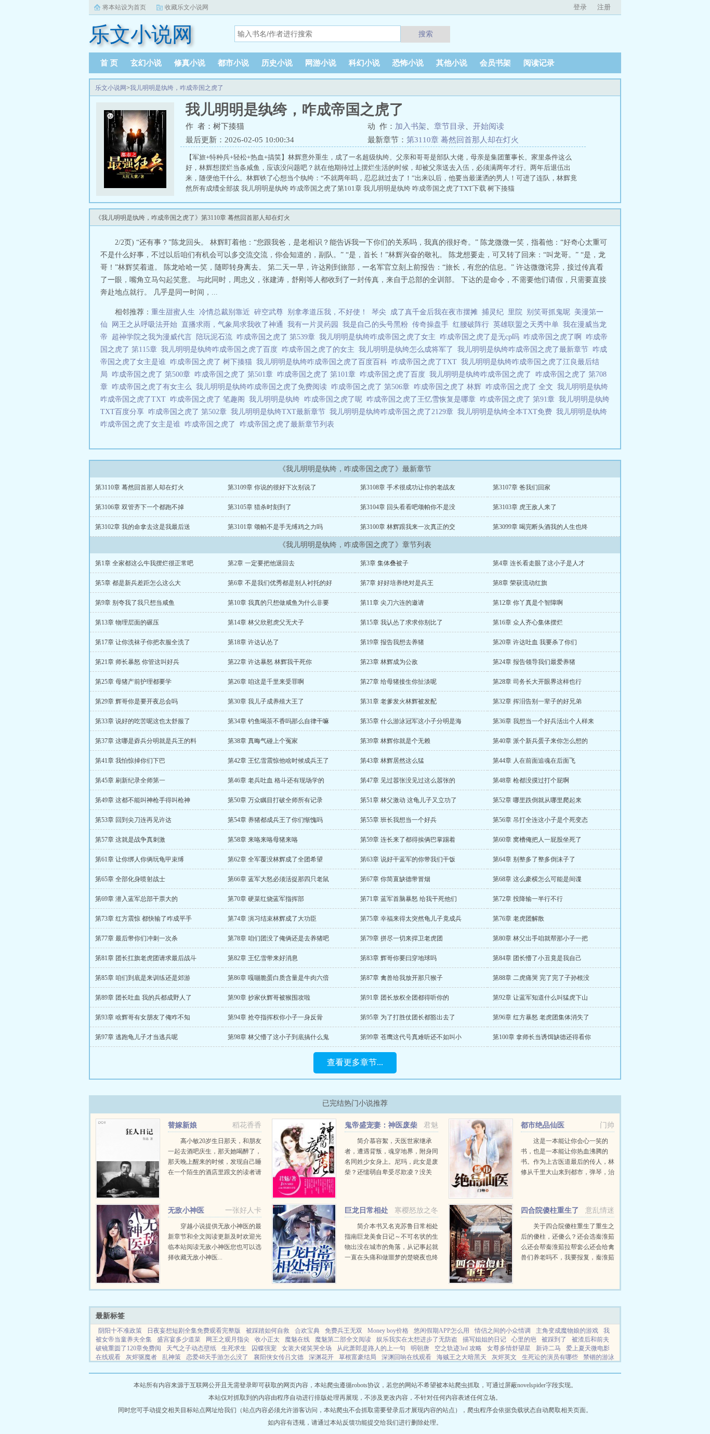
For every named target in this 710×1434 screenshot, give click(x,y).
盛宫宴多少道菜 (179, 1339)
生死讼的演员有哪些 (550, 1357)
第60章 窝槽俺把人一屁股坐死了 (537, 839)
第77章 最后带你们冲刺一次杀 (136, 938)
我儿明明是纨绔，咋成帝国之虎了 (176, 87)
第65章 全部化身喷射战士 (130, 879)
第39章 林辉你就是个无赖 (395, 741)
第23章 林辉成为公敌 (389, 662)
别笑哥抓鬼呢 (548, 312)
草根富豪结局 (357, 1357)
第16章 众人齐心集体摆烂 (528, 622)
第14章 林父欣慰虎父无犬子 (266, 622)
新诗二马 (548, 1348)
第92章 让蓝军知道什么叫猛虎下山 (540, 997)
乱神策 (171, 1357)
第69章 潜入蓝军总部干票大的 (136, 898)
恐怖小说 (408, 63)
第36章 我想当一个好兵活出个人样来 (543, 721)
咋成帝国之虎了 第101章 (318, 374)
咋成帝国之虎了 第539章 (277, 337)
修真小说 (189, 63)
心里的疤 (523, 1339)
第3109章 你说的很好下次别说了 (272, 487)
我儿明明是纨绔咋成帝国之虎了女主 (379, 337)
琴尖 (379, 312)
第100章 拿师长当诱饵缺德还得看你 (542, 1037)
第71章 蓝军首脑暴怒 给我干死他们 (408, 898)
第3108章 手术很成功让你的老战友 (407, 487)
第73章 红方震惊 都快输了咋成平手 (143, 918)
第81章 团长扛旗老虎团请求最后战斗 (145, 958)
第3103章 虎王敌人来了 (525, 507)
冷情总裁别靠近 (224, 312)
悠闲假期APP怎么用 (441, 1330)
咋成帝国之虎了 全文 (521, 387)
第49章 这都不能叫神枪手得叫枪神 (142, 800)
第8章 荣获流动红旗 (520, 583)
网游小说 (320, 63)
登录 (580, 7)
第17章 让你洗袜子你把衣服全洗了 (142, 642)
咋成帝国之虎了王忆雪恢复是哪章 (423, 399)
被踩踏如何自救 (268, 1330)
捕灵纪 (493, 312)
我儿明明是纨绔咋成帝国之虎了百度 (221, 349)
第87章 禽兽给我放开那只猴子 (401, 977)
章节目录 (449, 126)
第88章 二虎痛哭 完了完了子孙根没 (541, 977)
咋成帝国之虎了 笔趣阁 (209, 399)
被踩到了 (554, 1339)
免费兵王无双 (343, 1330)
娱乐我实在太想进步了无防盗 (416, 1339)
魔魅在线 (297, 1339)
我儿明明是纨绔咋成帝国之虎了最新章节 (525, 349)
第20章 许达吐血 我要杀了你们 (535, 642)
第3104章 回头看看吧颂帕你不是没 (407, 507)
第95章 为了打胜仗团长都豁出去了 (407, 1017)
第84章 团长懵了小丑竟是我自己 (537, 958)
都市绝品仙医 (542, 1125)
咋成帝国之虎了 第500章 (153, 374)
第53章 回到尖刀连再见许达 (133, 820)
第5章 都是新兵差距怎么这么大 (138, 583)
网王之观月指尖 (227, 1339)
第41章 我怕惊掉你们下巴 (130, 760)
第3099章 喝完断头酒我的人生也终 (540, 526)
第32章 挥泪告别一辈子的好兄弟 (537, 701)
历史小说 (277, 63)
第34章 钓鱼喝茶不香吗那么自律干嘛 (278, 721)
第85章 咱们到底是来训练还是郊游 (142, 977)
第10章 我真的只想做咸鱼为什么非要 (278, 602)
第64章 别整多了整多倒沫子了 (534, 859)
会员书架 (495, 63)
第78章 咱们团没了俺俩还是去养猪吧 (278, 938)
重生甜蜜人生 (173, 312)
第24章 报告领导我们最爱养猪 (534, 662)
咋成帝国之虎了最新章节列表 (289, 424)
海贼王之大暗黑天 (462, 1357)
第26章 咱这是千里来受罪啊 (266, 681)
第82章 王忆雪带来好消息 (263, 958)
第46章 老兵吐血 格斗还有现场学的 (276, 780)
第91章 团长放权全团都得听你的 (404, 997)
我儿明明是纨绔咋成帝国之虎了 (482, 374)
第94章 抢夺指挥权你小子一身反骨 (275, 1017)
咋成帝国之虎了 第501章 (235, 374)
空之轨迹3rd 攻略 (458, 1348)
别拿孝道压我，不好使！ (327, 312)
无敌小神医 (186, 1210)
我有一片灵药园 (312, 324)
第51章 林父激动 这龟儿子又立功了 (408, 800)
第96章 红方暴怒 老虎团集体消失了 (541, 1017)
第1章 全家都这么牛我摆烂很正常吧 (144, 563)
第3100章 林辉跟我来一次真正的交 (407, 526)
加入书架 (410, 126)
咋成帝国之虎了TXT (426, 362)
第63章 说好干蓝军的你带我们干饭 (407, 859)
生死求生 (233, 1348)
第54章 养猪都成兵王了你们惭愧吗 (275, 820)
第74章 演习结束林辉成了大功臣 (272, 918)
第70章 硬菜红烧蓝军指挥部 (266, 898)
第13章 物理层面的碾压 (127, 622)
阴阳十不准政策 (120, 1330)
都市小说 (233, 63)
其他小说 (451, 63)
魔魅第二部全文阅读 (343, 1339)
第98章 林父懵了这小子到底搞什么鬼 (278, 1037)
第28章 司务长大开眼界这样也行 (537, 681)
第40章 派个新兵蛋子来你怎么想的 (540, 741)
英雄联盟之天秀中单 (526, 324)
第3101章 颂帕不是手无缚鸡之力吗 (275, 526)
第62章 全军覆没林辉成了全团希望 (275, 859)
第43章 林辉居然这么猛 (392, 760)
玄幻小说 (146, 63)
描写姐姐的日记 (484, 1339)
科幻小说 (364, 63)
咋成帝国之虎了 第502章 (189, 412)
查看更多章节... (355, 1062)
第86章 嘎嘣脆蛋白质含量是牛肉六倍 (278, 977)
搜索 (425, 34)
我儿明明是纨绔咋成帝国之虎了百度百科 (323, 362)
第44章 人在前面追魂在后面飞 (534, 760)
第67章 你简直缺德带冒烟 (395, 879)
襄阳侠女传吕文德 (279, 1357)
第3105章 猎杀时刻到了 (260, 507)
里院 (515, 312)
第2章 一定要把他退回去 (261, 563)
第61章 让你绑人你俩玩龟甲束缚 (139, 859)
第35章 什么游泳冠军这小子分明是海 (411, 721)
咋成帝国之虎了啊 (554, 337)
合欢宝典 (307, 1330)
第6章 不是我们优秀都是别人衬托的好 (280, 583)
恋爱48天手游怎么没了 (217, 1357)
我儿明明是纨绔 (276, 399)
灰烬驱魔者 (141, 1357)
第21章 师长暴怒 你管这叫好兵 (137, 662)
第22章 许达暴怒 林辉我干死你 (270, 662)
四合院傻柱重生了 (550, 1210)
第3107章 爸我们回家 (521, 487)
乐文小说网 (110, 87)
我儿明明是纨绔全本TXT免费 (506, 412)
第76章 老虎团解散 (518, 918)
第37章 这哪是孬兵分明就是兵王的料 (145, 741)
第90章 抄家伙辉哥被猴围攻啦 (269, 997)
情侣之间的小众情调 (503, 1330)
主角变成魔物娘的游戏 (567, 1330)
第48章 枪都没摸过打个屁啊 (531, 780)
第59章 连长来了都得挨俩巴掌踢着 (407, 839)
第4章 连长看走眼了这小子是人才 (539, 563)
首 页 (109, 63)
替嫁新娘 (182, 1125)
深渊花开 (321, 1357)
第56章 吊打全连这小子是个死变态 (540, 820)
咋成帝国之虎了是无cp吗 (481, 337)
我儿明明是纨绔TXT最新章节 (280, 412)
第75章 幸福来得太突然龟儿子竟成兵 (411, 918)
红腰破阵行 (471, 324)
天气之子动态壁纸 (191, 1348)
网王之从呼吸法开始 (144, 324)
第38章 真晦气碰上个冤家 (263, 741)
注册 (604, 7)
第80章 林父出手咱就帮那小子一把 (540, 938)
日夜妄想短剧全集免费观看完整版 (194, 1330)
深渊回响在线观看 (406, 1357)
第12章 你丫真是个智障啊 (528, 602)
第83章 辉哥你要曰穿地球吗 (398, 958)
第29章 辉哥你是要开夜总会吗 (136, 701)
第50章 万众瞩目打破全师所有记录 (275, 800)
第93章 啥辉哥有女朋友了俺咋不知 (142, 1017)
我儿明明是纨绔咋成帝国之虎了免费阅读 (263, 387)
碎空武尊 (268, 312)
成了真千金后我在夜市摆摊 (434, 312)
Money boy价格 (388, 1330)
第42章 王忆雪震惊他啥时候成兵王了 (278, 760)
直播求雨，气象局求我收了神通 (232, 324)
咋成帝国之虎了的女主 (320, 349)
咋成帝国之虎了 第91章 (519, 399)
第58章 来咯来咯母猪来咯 (263, 839)
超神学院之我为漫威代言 (152, 337)
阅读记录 (539, 63)
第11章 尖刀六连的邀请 (392, 602)
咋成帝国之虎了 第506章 (372, 387)
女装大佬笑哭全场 (307, 1348)
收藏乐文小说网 (186, 7)
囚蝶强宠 (264, 1348)
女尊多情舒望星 (509, 1348)
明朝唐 (420, 1348)
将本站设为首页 (124, 7)
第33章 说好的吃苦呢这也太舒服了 (142, 721)
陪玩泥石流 (214, 337)
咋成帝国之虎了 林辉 (449, 387)
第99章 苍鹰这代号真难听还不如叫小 (411, 1037)
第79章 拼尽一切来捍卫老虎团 (401, 938)
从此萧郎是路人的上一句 (371, 1348)
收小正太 (267, 1339)
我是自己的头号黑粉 (375, 324)
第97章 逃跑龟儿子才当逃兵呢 (136, 1037)
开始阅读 (488, 126)
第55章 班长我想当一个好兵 (398, 820)
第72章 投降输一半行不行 (528, 898)
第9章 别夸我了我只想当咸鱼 (135, 602)
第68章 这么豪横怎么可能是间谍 (537, 879)
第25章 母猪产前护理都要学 (133, 681)
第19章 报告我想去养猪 (392, 642)
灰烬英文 (504, 1357)
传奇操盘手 (430, 324)
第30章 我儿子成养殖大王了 (266, 701)
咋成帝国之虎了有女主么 (154, 387)
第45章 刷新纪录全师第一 (130, 780)
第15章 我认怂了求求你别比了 (401, 622)
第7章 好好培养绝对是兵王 (396, 583)
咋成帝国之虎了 (212, 424)
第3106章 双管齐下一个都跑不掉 (139, 507)
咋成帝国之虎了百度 (394, 374)
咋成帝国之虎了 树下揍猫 (213, 362)
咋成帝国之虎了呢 (335, 399)
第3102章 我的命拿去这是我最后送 (142, 526)
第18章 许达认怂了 (253, 642)
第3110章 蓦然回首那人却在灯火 (462, 140)
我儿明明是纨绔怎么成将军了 (408, 349)
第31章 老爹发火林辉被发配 (398, 701)
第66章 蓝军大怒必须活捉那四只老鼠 (278, 879)
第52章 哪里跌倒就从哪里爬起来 (537, 800)
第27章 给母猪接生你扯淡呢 (398, 681)
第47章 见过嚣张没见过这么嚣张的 (407, 780)
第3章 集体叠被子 (384, 563)
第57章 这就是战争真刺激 (130, 839)
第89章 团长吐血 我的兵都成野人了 (143, 997)
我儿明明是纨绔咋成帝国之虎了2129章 (393, 412)
